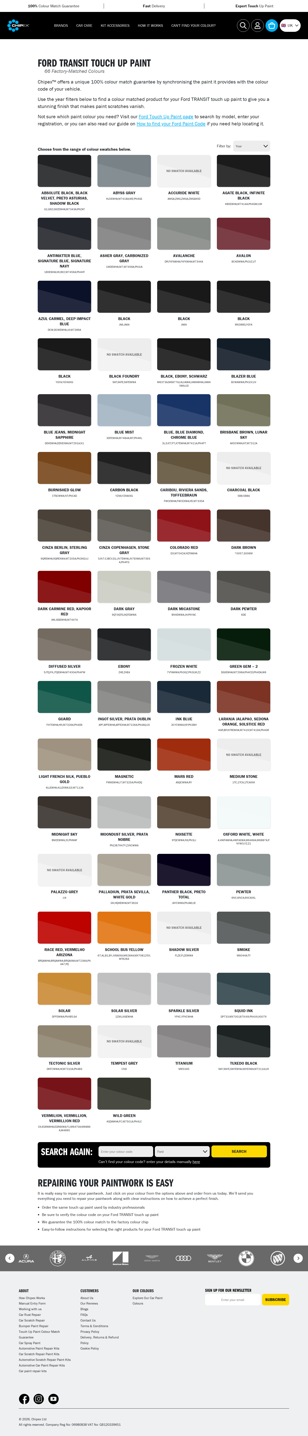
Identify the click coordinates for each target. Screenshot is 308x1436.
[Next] (298, 1258)
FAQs (84, 1314)
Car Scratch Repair (32, 1320)
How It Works (150, 25)
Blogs (84, 1309)
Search (239, 1151)
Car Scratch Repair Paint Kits (39, 1354)
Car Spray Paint (29, 1343)
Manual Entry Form (32, 1303)
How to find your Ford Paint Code (171, 124)
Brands (61, 25)
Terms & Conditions (94, 1326)
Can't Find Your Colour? (193, 25)
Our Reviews (89, 1303)
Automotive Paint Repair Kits (39, 1348)
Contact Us (88, 1320)
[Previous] (9, 1258)
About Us (86, 1298)
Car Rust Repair (30, 1314)
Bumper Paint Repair (33, 1326)
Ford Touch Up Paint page (166, 116)
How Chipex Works (32, 1298)
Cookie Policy (89, 1348)
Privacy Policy (89, 1331)
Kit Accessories (115, 25)
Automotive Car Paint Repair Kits (42, 1365)
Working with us (30, 1309)
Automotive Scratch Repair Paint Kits (45, 1360)
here (196, 1161)
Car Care (84, 25)
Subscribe (275, 1299)
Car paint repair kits (33, 1371)
